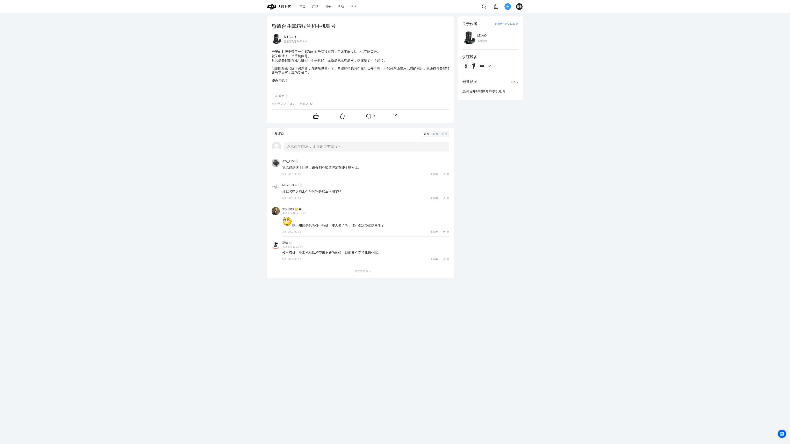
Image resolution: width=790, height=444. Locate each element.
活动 (341, 6)
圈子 (328, 6)
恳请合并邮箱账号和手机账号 (483, 91)
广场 (315, 6)
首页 (302, 6)
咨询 (353, 6)
